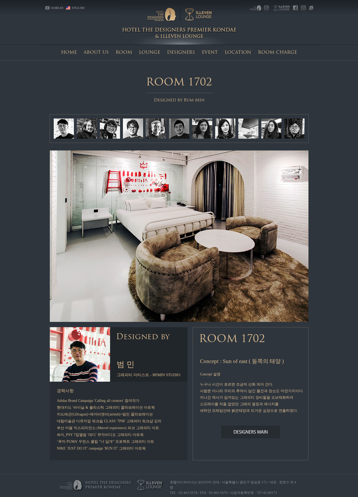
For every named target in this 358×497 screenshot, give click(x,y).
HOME (69, 52)
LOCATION (238, 52)
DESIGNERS (181, 52)
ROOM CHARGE (277, 52)
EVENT (210, 52)
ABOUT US (96, 52)
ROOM (124, 52)
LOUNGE (149, 52)
